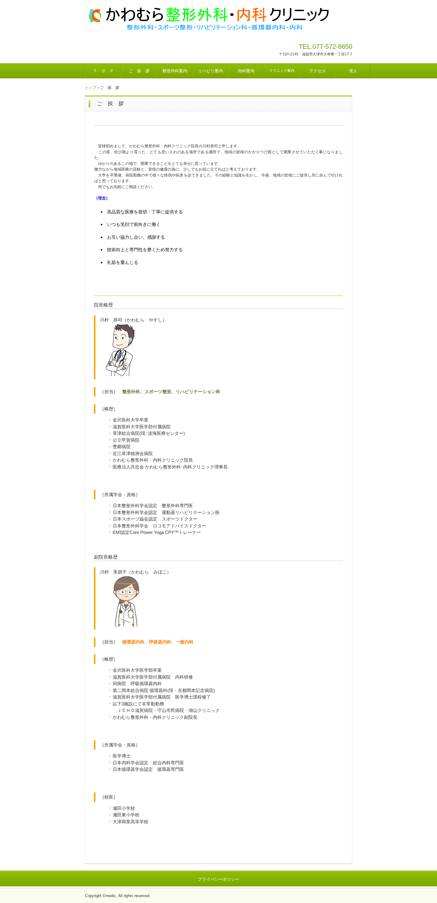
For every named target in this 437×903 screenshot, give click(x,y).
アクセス (317, 70)
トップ (90, 87)
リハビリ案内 (210, 70)
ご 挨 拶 (139, 70)
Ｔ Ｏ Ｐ (103, 70)
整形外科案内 (174, 70)
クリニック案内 (281, 70)
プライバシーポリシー (218, 879)
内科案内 (246, 70)
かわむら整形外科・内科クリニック (208, 18)
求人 (353, 70)
